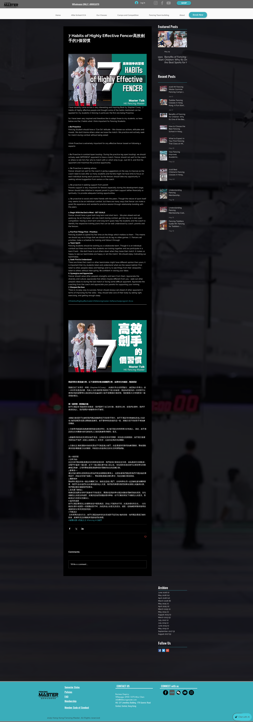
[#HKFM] (165, 692)
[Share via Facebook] (69, 528)
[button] (101, 14)
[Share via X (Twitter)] (76, 528)
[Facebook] (162, 3)
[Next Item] (183, 39)
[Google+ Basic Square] (167, 650)
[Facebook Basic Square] (159, 650)
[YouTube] (168, 3)
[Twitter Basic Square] (163, 650)
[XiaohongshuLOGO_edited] (172, 692)
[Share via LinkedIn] (82, 528)
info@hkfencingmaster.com (126, 699)
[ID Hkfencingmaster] (178, 692)
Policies (68, 692)
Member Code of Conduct (77, 707)
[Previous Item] (162, 39)
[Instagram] (155, 3)
